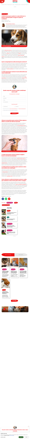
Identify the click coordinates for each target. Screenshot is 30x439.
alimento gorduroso (10, 68)
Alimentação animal (4, 14)
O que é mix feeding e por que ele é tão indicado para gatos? (23, 272)
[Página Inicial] (15, 1)
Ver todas (14, 301)
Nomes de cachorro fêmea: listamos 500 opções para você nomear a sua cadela (11, 226)
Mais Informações (11, 435)
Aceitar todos (21, 437)
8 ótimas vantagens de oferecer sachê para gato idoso (5, 272)
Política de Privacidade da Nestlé (22, 108)
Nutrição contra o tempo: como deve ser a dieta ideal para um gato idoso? (14, 272)
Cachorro (16, 202)
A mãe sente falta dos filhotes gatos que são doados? (11, 219)
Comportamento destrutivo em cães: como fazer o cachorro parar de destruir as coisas (5, 293)
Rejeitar (26, 437)
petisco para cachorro (8, 50)
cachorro (8, 53)
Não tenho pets (6, 106)
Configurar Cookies (3, 437)
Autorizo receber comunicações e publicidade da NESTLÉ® (10, 110)
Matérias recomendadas (8, 254)
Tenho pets (17, 106)
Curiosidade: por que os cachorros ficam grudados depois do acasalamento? (11, 213)
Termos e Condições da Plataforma (13, 108)
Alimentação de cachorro (5, 205)
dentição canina (24, 77)
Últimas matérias (21, 254)
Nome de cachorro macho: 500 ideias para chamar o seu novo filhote (11, 233)
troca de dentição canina (21, 125)
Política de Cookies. (6, 435)
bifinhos (19, 53)
